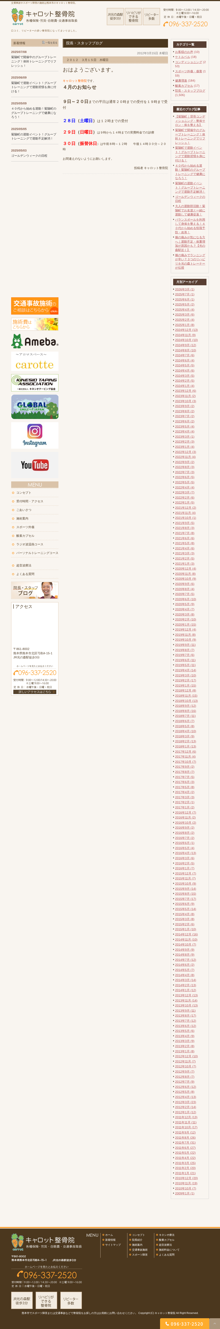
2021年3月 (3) (184, 553)
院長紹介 (137, 1239)
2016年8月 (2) (184, 832)
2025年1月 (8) (184, 325)
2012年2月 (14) (185, 1107)
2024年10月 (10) (186, 340)
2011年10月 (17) (186, 1127)
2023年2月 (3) (184, 441)
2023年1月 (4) (184, 446)
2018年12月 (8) (185, 690)
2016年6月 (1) (184, 843)
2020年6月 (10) (185, 599)
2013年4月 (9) (184, 1036)
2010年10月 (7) (185, 1188)
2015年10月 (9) (185, 883)
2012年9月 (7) (184, 1071)
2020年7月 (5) (184, 594)
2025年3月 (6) (184, 314)
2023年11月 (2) (185, 396)
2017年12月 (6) (185, 751)
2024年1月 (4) (184, 386)
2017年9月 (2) (184, 766)
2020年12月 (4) (185, 568)
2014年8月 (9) (184, 954)
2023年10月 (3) (185, 401)
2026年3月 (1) (184, 289)
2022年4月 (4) (184, 487)
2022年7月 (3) (184, 472)
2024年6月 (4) (184, 360)
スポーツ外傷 (25, 527)
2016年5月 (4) (184, 848)
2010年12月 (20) (186, 1178)
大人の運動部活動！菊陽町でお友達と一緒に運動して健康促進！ (190, 210)
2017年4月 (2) (184, 792)
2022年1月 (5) (184, 502)
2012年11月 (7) (185, 1061)
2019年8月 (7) (184, 650)
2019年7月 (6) (184, 655)
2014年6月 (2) (184, 964)
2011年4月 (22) (185, 1158)
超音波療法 (23, 565)
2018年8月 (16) (185, 711)
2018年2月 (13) (185, 741)
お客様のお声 (184, 52)
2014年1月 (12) (185, 990)
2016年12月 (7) (185, 812)
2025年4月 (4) (184, 309)
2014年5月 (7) (184, 970)
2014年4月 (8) (184, 975)
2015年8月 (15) (185, 893)
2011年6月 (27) (185, 1147)
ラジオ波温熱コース (29, 544)
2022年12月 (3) (185, 452)
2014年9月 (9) (184, 949)
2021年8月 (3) (184, 528)
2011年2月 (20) (185, 1168)
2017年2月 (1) (184, 802)
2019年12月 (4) (185, 629)
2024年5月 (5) (184, 365)
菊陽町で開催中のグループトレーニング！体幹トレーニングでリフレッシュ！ (33, 61)
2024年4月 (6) (184, 370)
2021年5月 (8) (184, 543)
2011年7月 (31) (185, 1142)
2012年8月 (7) (184, 1076)
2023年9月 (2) (184, 406)
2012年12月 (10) (186, 1056)
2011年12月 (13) (186, 1117)
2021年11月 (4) (185, 513)
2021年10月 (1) (185, 518)
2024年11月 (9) (185, 335)
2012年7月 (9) (184, 1081)
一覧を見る (51, 42)
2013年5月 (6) (184, 1031)
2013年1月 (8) (184, 1051)
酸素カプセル (184, 85)
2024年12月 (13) (186, 330)
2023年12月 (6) (185, 390)
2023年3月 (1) (184, 436)
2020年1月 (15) (185, 624)
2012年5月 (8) (184, 1091)
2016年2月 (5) (184, 863)
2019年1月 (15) (185, 685)
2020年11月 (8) (185, 573)
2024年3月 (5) (184, 375)
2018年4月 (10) (185, 731)
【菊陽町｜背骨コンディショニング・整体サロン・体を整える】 (190, 121)
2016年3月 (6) (184, 858)
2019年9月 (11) (185, 645)
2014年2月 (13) (185, 985)
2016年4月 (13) (185, 853)
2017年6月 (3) (184, 782)
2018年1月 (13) (185, 746)
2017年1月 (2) (184, 807)
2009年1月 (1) (184, 1193)
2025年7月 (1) (184, 294)
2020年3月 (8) (184, 614)
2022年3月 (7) (184, 492)
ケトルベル (182, 57)
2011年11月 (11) (186, 1122)
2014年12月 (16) (186, 934)
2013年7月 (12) (185, 1020)
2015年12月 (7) (185, 873)
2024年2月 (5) (184, 380)
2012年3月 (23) (185, 1102)
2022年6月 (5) (184, 477)
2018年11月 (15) (186, 695)
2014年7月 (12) (185, 959)
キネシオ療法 (166, 1234)
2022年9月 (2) (184, 462)
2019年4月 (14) (185, 670)
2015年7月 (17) (185, 899)
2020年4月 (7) (184, 609)
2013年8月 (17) (185, 1015)
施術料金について (169, 1249)
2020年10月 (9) (185, 578)
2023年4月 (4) (184, 431)
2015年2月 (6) (184, 924)
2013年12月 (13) (186, 995)
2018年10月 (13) (186, 700)
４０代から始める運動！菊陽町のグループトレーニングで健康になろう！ (33, 113)
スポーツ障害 (140, 1254)
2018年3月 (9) (184, 736)
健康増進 (181, 80)
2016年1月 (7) (184, 868)
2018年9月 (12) (185, 705)
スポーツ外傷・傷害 (188, 71)
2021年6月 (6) (184, 538)
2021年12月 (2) (185, 507)
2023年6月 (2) (184, 421)
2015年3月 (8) (184, 919)
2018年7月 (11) (185, 716)
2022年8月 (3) (184, 467)
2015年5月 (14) (185, 909)
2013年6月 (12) (185, 1026)
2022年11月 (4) (185, 457)
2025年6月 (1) (184, 299)
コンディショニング (188, 62)
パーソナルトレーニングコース (37, 553)
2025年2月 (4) (184, 319)
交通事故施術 (140, 1249)
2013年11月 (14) (186, 1000)
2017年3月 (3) (184, 797)
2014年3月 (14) (185, 980)
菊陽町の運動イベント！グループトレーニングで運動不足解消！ (190, 187)
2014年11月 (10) (186, 939)
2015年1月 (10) (185, 929)
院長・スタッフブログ (190, 90)
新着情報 (110, 1239)
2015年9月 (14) (185, 888)
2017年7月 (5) (184, 777)
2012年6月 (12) (185, 1087)
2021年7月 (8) (184, 533)
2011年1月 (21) (185, 1173)
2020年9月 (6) (184, 584)
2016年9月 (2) (184, 827)
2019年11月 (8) (185, 634)
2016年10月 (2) (185, 822)
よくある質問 (25, 574)
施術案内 (22, 518)
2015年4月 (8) (184, 914)
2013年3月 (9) (184, 1041)
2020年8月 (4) (184, 589)
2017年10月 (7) (185, 761)
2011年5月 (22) (185, 1152)
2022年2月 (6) (184, 497)
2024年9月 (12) (185, 345)
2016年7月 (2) (184, 838)
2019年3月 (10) (185, 675)
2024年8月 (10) (185, 350)
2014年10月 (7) (185, 944)
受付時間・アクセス (29, 501)
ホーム (109, 1234)
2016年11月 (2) (185, 817)
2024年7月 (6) (184, 355)
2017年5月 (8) (184, 787)
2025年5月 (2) (184, 304)
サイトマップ (113, 1244)
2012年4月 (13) (185, 1097)
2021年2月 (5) (184, 558)
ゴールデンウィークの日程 (29, 155)
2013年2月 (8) (184, 1046)
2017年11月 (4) (185, 756)
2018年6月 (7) (184, 721)
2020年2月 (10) (185, 619)
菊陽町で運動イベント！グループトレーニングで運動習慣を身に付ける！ (33, 87)
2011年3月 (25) (185, 1163)
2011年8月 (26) (185, 1137)
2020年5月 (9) (184, 604)
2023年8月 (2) (184, 411)
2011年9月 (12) (185, 1132)
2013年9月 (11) (185, 1010)
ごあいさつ (23, 510)
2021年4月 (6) (184, 548)
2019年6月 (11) (185, 660)
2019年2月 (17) (185, 680)
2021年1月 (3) (184, 563)
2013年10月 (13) (186, 1005)
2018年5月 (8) (184, 726)
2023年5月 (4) (184, 426)
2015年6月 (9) (184, 904)
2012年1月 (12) (185, 1112)
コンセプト (23, 492)
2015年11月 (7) (185, 878)
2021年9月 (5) (184, 523)
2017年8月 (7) (184, 772)
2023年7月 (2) (184, 416)
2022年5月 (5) (184, 482)
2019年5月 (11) (185, 665)
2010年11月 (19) (186, 1183)
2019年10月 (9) (185, 639)
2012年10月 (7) (185, 1066)
